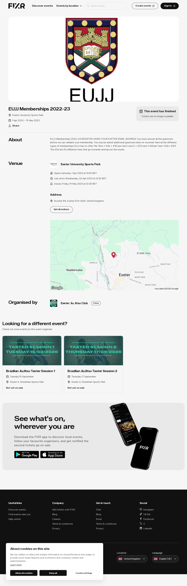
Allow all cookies (23, 573)
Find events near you (19, 514)
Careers (56, 519)
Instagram (148, 509)
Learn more (16, 564)
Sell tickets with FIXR (63, 509)
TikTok (146, 514)
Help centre (14, 519)
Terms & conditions (62, 523)
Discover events (42, 5)
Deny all (53, 573)
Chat (98, 509)
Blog (54, 514)
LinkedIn (147, 528)
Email (99, 519)
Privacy (56, 528)
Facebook (148, 519)
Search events (98, 5)
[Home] (16, 6)
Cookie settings (84, 573)
